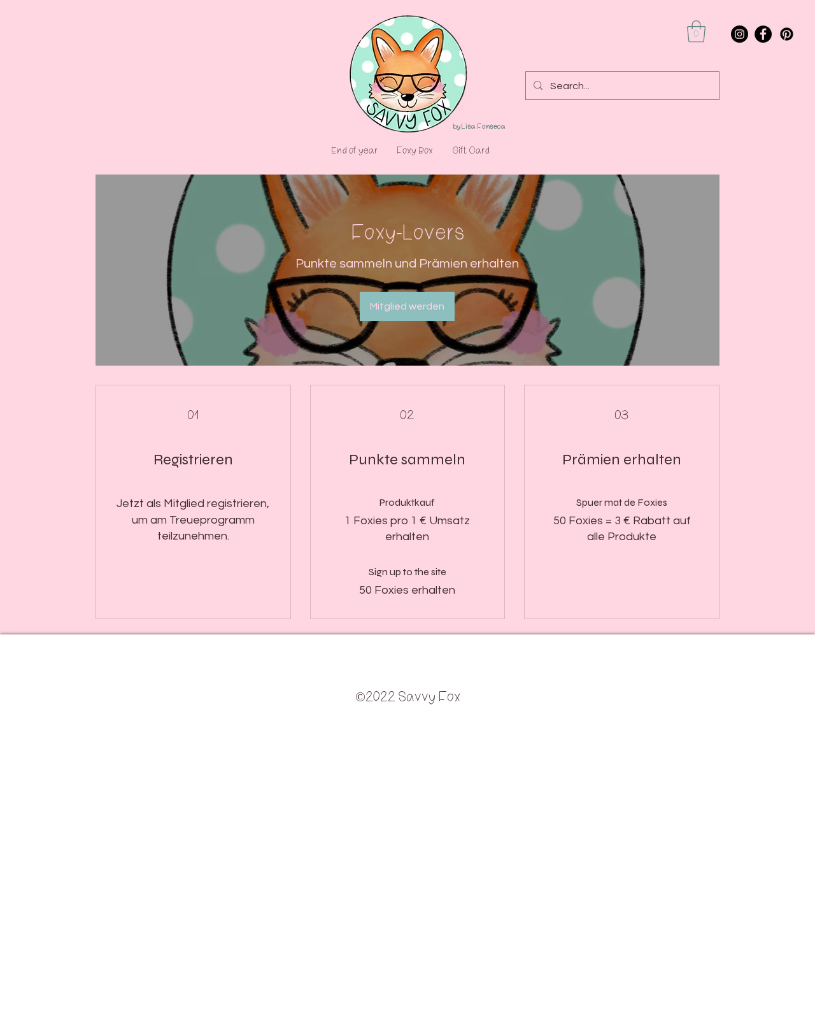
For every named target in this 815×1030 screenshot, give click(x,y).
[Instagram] (739, 34)
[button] (696, 31)
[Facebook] (763, 34)
